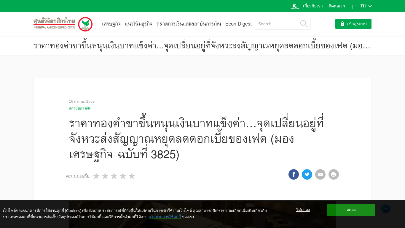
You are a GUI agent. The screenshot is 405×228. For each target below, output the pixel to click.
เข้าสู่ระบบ (357, 23)
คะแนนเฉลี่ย (77, 176)
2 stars (105, 176)
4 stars (123, 176)
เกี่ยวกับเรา (313, 6)
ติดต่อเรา (337, 6)
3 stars (114, 176)
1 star (96, 176)
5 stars (132, 176)
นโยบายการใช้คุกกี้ (165, 216)
